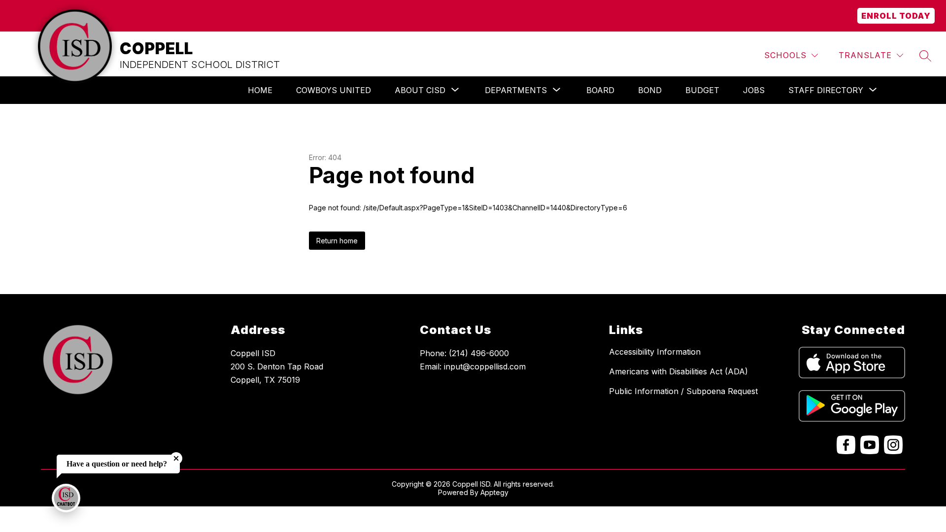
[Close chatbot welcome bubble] (176, 458)
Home (260, 90)
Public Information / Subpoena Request (683, 391)
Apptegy (494, 492)
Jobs (754, 90)
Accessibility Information (655, 352)
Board (600, 90)
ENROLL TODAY (896, 16)
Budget (702, 90)
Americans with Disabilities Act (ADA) (678, 371)
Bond (650, 90)
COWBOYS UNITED (333, 90)
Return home (337, 240)
